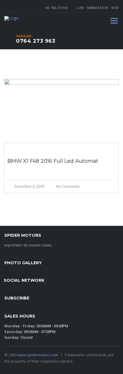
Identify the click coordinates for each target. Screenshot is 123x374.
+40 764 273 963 (56, 7)
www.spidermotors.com (37, 354)
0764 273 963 (35, 41)
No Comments (68, 186)
